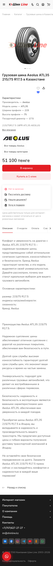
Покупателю (10, 505)
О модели (22, 228)
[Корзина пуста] (48, 4)
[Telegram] (24, 541)
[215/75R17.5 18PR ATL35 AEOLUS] (27, 45)
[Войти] (43, 4)
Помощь (7, 517)
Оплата (35, 228)
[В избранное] (38, 88)
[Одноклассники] (36, 541)
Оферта (32, 561)
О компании (9, 511)
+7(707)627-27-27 (12, 528)
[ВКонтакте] (5, 541)
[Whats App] (42, 541)
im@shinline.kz (10, 533)
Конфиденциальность (14, 561)
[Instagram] (17, 541)
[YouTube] (30, 541)
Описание (7, 228)
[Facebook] (11, 541)
